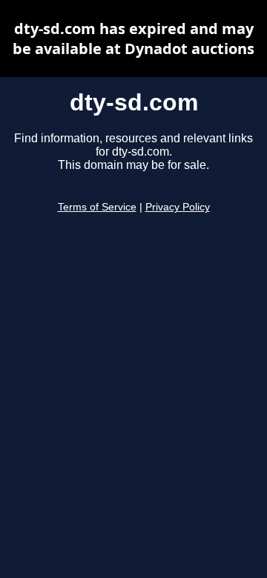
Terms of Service (97, 207)
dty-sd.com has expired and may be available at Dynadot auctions (133, 39)
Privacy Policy (177, 207)
